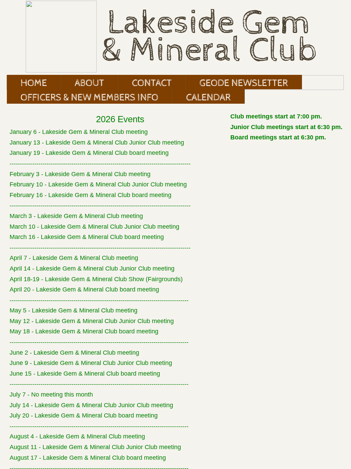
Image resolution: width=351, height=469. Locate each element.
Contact (152, 83)
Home (34, 83)
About (89, 83)
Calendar (208, 97)
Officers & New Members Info (89, 97)
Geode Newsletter (243, 83)
